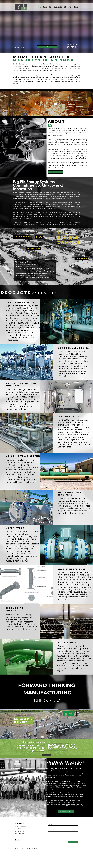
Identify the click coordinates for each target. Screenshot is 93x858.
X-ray (39, 237)
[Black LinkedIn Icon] (16, 840)
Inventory (82, 259)
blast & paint (21, 237)
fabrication (34, 249)
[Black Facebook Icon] (19, 840)
